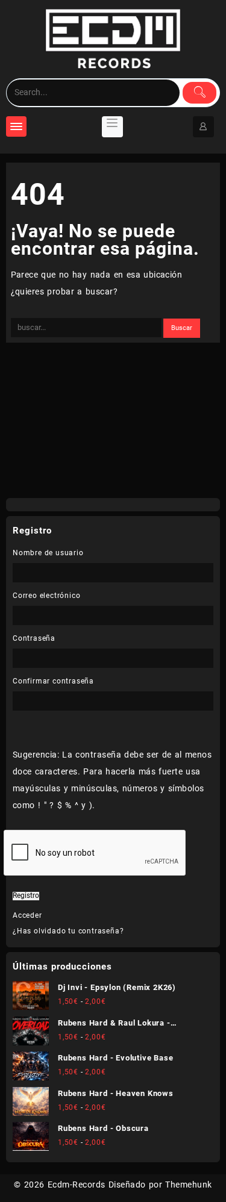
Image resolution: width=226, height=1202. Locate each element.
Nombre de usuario (48, 553)
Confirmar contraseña (53, 681)
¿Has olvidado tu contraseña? (68, 931)
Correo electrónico (46, 595)
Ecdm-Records (76, 1184)
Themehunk (188, 1184)
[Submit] (199, 93)
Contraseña (34, 638)
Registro (26, 896)
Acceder (27, 915)
